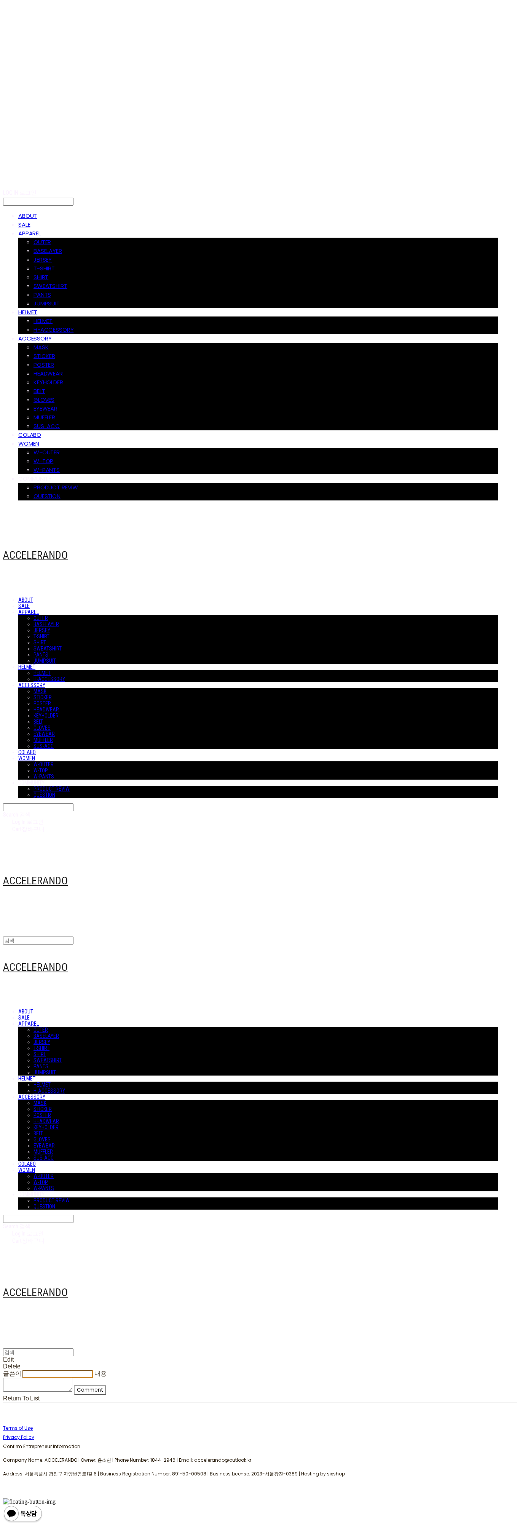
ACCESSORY (35, 338)
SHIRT (40, 277)
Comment (90, 1390)
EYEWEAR (45, 408)
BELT (39, 391)
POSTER (43, 365)
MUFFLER (44, 417)
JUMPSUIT (46, 303)
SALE (24, 225)
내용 (100, 1373)
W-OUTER (46, 452)
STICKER (44, 356)
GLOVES (43, 400)
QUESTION (47, 496)
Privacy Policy (18, 1437)
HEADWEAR (48, 373)
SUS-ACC (46, 426)
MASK (40, 347)
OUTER (42, 242)
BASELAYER (47, 251)
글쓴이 (12, 1373)
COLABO (29, 435)
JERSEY (42, 260)
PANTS (42, 295)
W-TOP (43, 461)
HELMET (27, 312)
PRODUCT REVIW (55, 487)
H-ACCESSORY (53, 330)
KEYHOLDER (48, 382)
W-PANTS (46, 470)
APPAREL (29, 233)
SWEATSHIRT (50, 286)
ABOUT (27, 216)
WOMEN (28, 444)
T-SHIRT (44, 268)
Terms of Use (18, 1428)
